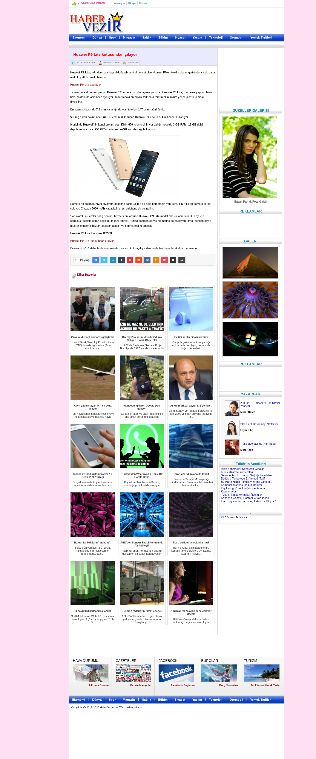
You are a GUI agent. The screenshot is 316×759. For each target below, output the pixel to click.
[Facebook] (95, 259)
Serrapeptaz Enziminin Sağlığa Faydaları (246, 475)
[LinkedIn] (112, 259)
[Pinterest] (130, 259)
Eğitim (163, 37)
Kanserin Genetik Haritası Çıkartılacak (245, 498)
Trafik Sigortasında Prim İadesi (258, 443)
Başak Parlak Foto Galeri (250, 201)
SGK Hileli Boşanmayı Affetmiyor (259, 424)
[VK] (147, 259)
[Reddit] (138, 259)
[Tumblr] (121, 259)
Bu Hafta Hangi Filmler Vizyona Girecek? (246, 481)
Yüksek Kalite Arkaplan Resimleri (241, 494)
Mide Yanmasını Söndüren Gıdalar (242, 468)
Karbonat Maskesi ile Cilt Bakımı (241, 485)
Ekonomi (78, 37)
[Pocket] (164, 259)
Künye (132, 3)
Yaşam (197, 37)
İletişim (143, 3)
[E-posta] (173, 259)
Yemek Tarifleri (261, 37)
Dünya (97, 37)
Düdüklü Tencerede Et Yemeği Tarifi (243, 478)
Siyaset (180, 37)
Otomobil (236, 37)
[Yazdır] (181, 259)
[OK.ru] (155, 259)
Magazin (129, 37)
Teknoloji (216, 37)
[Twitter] (104, 259)
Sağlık (146, 37)
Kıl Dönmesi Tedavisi (233, 517)
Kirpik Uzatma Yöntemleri (237, 472)
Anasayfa (119, 3)
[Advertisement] (47, 107)
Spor (112, 37)
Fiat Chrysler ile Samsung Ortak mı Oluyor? (248, 501)
